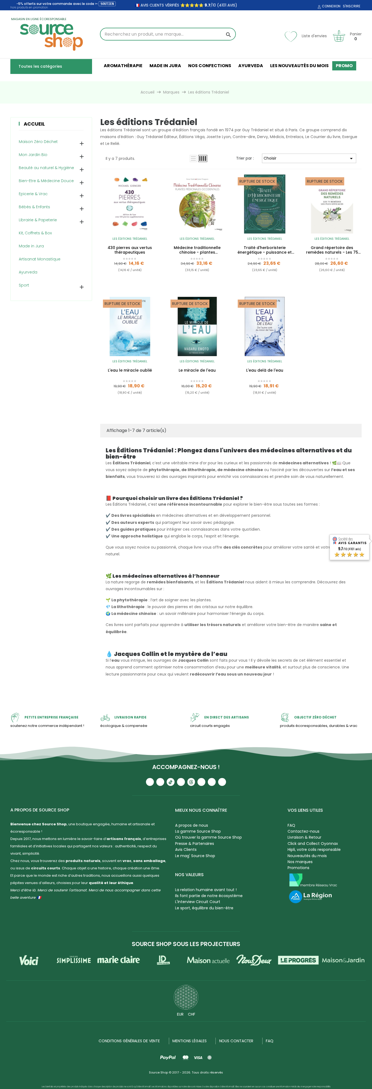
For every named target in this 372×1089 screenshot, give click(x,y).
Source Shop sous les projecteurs (186, 944)
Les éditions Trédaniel (129, 239)
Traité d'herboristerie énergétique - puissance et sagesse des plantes (264, 250)
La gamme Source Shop (198, 831)
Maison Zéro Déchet (38, 141)
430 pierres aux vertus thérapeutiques (130, 250)
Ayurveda (28, 272)
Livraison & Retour (304, 837)
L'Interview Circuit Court (197, 901)
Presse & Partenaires (194, 843)
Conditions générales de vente (129, 1041)
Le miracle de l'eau (197, 370)
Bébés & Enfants (34, 207)
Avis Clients (186, 849)
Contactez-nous (303, 831)
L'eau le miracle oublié (130, 370)
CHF (191, 1014)
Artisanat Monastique (39, 259)
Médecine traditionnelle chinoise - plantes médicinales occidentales (197, 250)
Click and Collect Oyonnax (313, 843)
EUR (180, 1014)
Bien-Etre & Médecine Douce (46, 180)
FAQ (291, 825)
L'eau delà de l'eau (264, 370)
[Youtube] (150, 782)
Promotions (298, 867)
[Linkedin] (201, 782)
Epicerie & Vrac (33, 194)
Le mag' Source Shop (195, 855)
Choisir (309, 158)
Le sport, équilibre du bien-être (204, 908)
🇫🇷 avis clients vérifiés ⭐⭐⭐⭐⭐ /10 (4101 (180, 5)
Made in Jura (31, 246)
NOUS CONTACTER (236, 1041)
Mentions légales (189, 1041)
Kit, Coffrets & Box (35, 233)
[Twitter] (212, 782)
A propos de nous (191, 825)
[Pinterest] (222, 782)
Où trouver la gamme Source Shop (208, 837)
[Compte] (318, 7)
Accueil (34, 123)
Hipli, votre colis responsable (314, 849)
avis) (231, 5)
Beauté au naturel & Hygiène (46, 167)
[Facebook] (181, 782)
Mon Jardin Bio (33, 154)
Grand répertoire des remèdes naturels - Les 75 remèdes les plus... (332, 250)
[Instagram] (160, 782)
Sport (24, 285)
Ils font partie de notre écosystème (209, 895)
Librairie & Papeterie (38, 220)
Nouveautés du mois (307, 855)
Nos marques (300, 861)
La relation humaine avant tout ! (206, 889)
